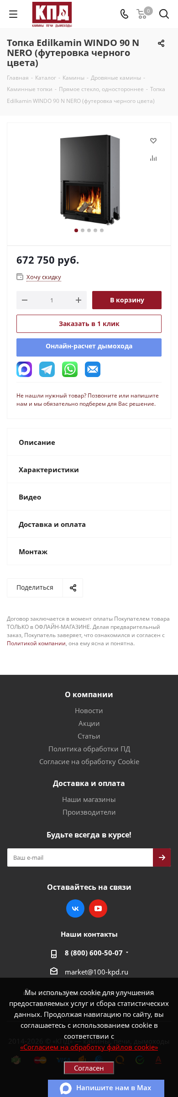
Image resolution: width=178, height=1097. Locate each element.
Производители (89, 811)
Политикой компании (36, 643)
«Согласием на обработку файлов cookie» (89, 1046)
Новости (89, 710)
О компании (89, 694)
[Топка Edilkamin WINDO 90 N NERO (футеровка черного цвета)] (89, 180)
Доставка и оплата (89, 783)
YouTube (98, 908)
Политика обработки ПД (89, 748)
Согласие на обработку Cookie (89, 761)
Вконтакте (75, 908)
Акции (89, 723)
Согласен (89, 1067)
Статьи (89, 735)
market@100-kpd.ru (96, 971)
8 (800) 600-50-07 (94, 952)
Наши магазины (89, 799)
